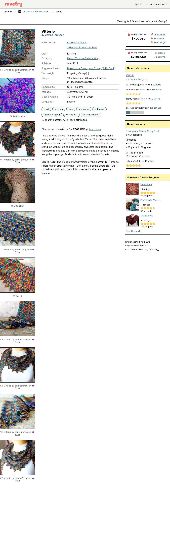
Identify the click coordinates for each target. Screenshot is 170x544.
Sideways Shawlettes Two (82, 47)
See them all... (134, 231)
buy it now (95, 129)
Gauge (45, 78)
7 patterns (159, 56)
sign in (137, 4)
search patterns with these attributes (65, 119)
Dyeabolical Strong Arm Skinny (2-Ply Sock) (91, 68)
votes (157, 89)
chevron (59, 109)
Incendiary (146, 184)
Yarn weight (48, 73)
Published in (48, 42)
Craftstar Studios (35, 11)
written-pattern (90, 114)
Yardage (46, 91)
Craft (44, 53)
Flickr (17, 72)
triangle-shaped (52, 114)
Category (47, 58)
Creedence (146, 215)
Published (47, 63)
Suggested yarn (50, 68)
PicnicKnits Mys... (150, 200)
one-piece (84, 109)
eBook (161, 53)
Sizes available (50, 96)
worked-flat (71, 114)
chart (46, 109)
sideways (99, 109)
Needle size (48, 86)
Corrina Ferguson (54, 34)
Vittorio (130, 75)
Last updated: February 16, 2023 (142, 249)
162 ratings (155, 108)
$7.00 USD (138, 38)
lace (71, 109)
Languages (48, 101)
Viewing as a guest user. (142, 21)
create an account (157, 4)
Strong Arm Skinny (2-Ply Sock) (143, 131)
